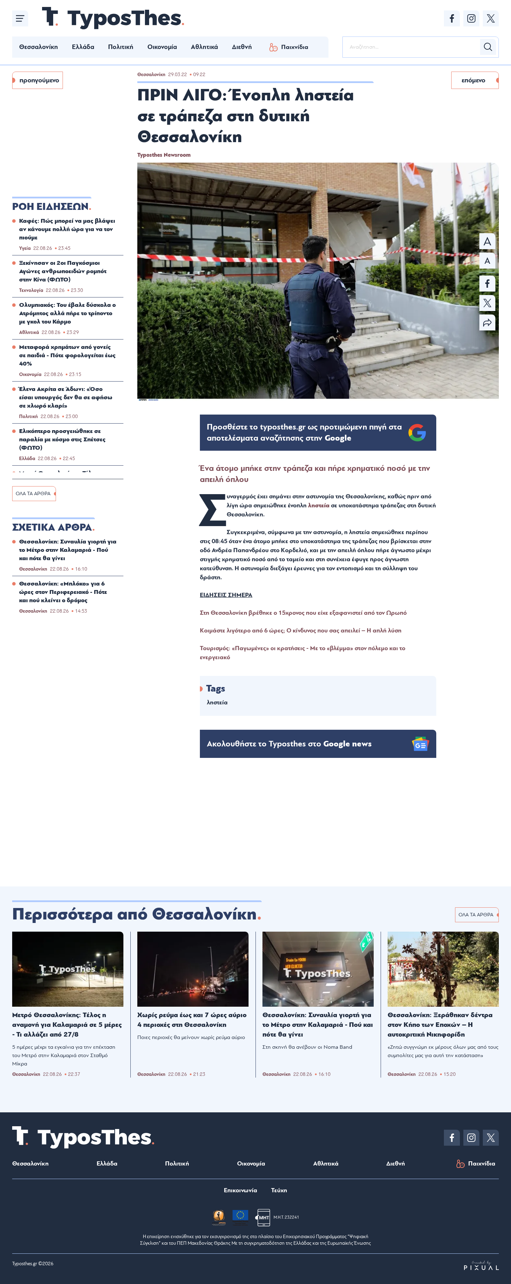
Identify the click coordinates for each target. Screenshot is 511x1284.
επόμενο (473, 80)
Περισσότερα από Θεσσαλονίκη (134, 914)
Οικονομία (162, 46)
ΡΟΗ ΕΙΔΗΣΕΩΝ (50, 207)
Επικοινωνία (240, 1190)
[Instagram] (471, 18)
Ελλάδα (83, 46)
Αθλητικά (204, 46)
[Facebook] (452, 18)
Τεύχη (279, 1190)
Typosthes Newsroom (163, 155)
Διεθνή (242, 46)
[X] (491, 18)
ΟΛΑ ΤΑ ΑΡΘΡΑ (33, 493)
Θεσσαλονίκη (38, 46)
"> (304, 433)
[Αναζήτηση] (488, 47)
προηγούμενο (39, 80)
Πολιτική (120, 46)
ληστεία (319, 505)
